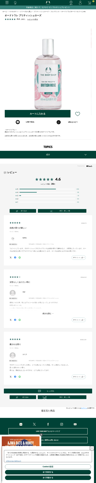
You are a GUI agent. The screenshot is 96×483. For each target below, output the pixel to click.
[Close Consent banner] (92, 448)
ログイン (84, 408)
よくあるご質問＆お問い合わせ (48, 440)
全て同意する (48, 478)
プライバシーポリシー (13, 461)
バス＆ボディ (13, 11)
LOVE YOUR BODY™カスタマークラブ (48, 431)
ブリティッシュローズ (41, 11)
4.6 (58, 179)
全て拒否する (48, 472)
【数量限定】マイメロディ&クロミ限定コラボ (57, 7)
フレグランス (55, 11)
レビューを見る (32, 19)
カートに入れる (38, 114)
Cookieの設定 (48, 467)
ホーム (4, 11)
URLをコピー (73, 122)
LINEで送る (30, 122)
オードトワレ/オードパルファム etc (73, 11)
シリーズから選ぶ (26, 11)
